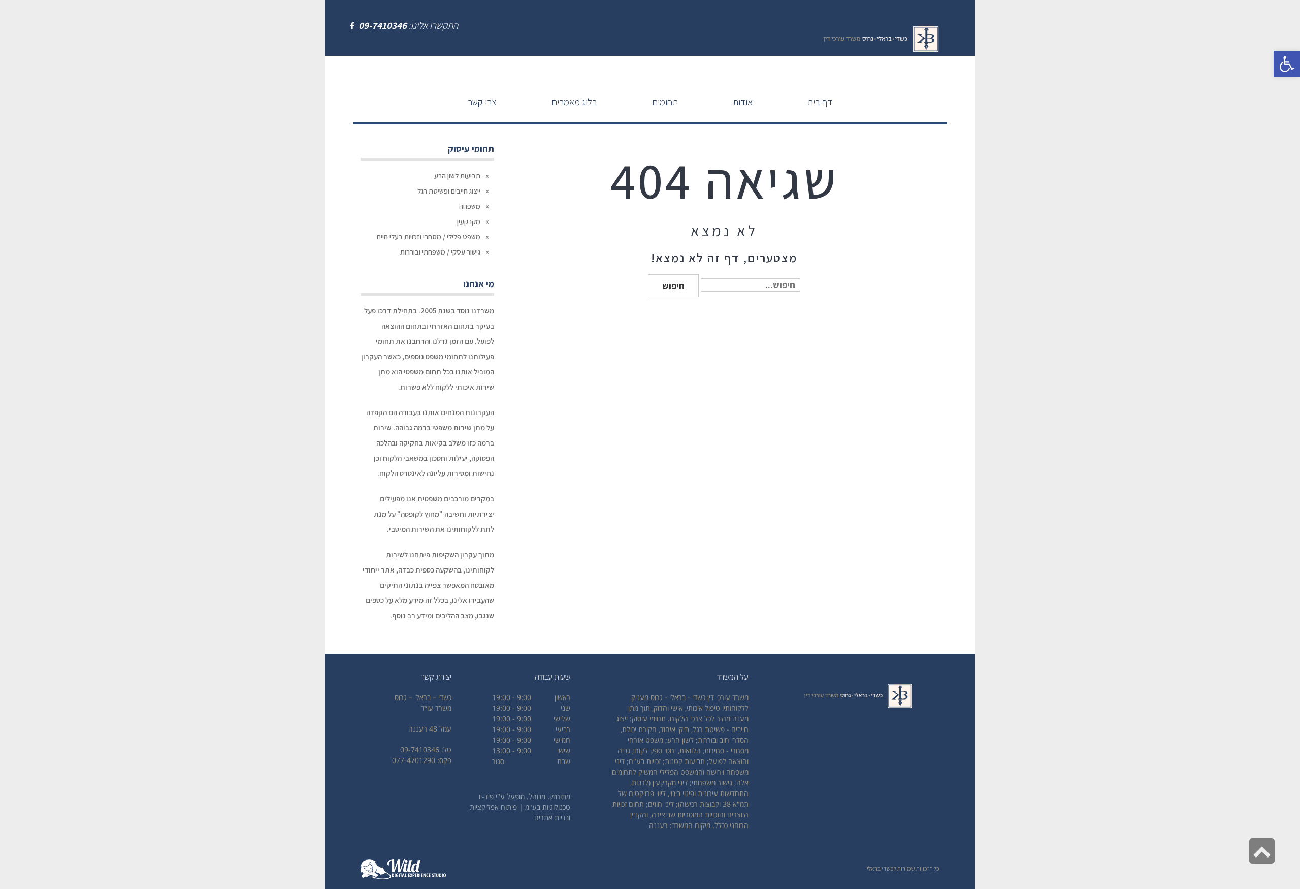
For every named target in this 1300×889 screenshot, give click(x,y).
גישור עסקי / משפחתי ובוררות (440, 252)
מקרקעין (468, 221)
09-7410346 (383, 25)
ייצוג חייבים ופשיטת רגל (448, 191)
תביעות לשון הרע (457, 175)
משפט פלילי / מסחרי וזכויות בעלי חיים (428, 236)
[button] (1287, 64)
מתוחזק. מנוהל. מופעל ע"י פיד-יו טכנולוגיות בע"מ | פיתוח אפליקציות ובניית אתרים (520, 806)
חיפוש (673, 286)
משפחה (469, 206)
